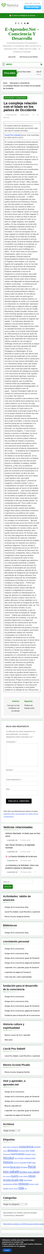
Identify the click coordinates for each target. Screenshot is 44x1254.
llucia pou (15, 1167)
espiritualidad (17, 1154)
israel (29, 1162)
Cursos (5, 1151)
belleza (9, 1147)
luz (4, 1176)
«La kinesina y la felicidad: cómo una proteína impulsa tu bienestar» (21, 16)
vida (21, 1188)
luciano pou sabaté (30, 1172)
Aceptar (7, 1250)
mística (25, 1176)
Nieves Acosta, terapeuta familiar (17, 917)
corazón (37, 1147)
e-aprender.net (11, 115)
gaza (15, 1158)
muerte (14, 1176)
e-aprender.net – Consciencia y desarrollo (22, 34)
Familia (33, 1154)
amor (4, 1147)
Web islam (9, 1040)
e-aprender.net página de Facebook (18, 972)
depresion (12, 1150)
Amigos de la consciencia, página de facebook (22, 963)
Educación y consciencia (15, 98)
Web (7, 789)
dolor (28, 1151)
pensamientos (7, 1184)
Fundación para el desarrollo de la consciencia (22, 1015)
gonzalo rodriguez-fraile (26, 1158)
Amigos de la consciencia (14, 949)
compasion (14, 1147)
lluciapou (24, 1167)
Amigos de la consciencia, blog (16, 907)
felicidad (8, 1157)
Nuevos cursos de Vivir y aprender (17, 1035)
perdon (15, 1184)
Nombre (10, 770)
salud (36, 1184)
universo (11, 1188)
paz (21, 1179)
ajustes (22, 1246)
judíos (34, 1162)
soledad (5, 1188)
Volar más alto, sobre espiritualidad (18, 977)
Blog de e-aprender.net (13, 1106)
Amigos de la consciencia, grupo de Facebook (22, 958)
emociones (6, 1154)
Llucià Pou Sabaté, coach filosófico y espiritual (22, 912)
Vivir (25, 1188)
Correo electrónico (14, 780)
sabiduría (32, 1184)
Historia (8, 1162)
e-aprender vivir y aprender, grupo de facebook (22, 968)
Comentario (11, 742)
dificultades (22, 1151)
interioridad (22, 1162)
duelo (32, 1150)
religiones (23, 1183)
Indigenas (16, 1162)
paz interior (28, 1180)
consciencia (26, 1146)
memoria (7, 1176)
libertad (6, 1167)
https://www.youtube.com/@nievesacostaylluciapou (23, 1224)
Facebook (28, 1154)
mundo (21, 1176)
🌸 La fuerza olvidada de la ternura (21, 856)
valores (16, 1188)
